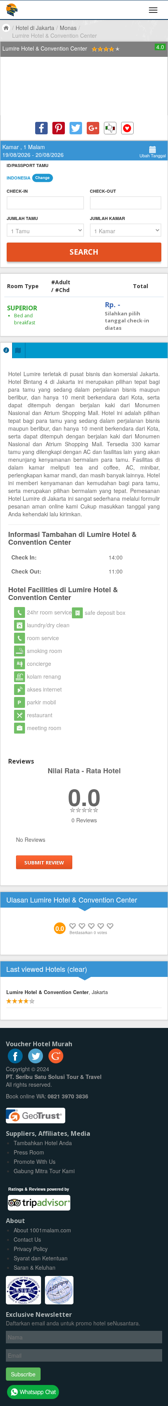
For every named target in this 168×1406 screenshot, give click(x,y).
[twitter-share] (76, 128)
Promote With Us (34, 1161)
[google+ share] (93, 128)
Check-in (17, 191)
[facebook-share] (41, 128)
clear (77, 969)
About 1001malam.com (42, 1230)
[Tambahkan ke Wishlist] (127, 128)
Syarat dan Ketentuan (41, 1258)
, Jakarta (57, 992)
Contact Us (27, 1239)
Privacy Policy (31, 1249)
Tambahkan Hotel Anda (43, 1143)
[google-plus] (55, 1061)
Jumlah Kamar (107, 218)
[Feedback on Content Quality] (110, 128)
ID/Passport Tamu (27, 165)
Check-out (103, 191)
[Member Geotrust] (35, 1113)
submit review (44, 862)
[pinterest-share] (58, 128)
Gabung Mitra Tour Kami (44, 1171)
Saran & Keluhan (34, 1267)
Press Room (29, 1152)
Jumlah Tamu (22, 218)
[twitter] (35, 1061)
